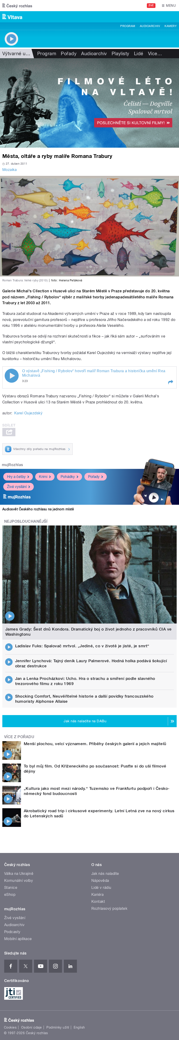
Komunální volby (18, 880)
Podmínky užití (57, 1027)
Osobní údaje (31, 1027)
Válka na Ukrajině (18, 873)
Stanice (10, 887)
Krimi (43, 476)
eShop (9, 894)
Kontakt (98, 901)
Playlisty (120, 53)
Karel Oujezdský (28, 413)
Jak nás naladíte (105, 873)
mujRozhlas (12, 465)
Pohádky (68, 476)
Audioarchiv (150, 26)
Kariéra (97, 894)
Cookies (10, 1027)
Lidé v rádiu (101, 887)
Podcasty (12, 932)
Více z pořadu (19, 737)
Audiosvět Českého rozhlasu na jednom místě (38, 509)
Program (127, 26)
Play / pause (12, 376)
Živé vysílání (17, 486)
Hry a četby (16, 476)
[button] (170, 382)
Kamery (171, 26)
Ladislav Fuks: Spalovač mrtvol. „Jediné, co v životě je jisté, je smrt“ (82, 646)
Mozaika (9, 169)
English (79, 1027)
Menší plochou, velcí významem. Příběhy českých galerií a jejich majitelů (95, 743)
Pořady (68, 53)
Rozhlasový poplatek (109, 908)
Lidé (138, 53)
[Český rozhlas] (17, 5)
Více (155, 53)
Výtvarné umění (19, 53)
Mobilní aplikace (18, 939)
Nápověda (100, 880)
